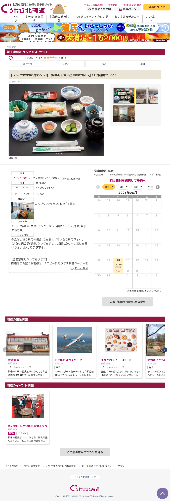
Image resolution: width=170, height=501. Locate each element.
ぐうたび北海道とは (93, 4)
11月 (150, 186)
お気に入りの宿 (101, 9)
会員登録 (112, 4)
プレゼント (151, 18)
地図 (142, 63)
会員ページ (129, 9)
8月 (107, 186)
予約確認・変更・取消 (131, 4)
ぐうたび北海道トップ (85, 477)
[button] (101, 114)
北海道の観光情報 (59, 18)
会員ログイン (156, 7)
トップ (16, 18)
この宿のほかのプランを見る (85, 452)
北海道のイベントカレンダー (91, 18)
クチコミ (28, 57)
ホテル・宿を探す (34, 18)
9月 (121, 186)
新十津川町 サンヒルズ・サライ (27, 52)
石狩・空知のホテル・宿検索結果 (61, 466)
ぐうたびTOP (11, 466)
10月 (135, 186)
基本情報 (27, 63)
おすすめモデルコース (127, 18)
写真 (104, 63)
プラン (66, 63)
